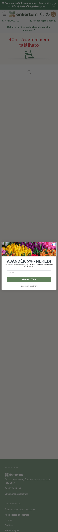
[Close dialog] (54, 244)
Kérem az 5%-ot (29, 279)
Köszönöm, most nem (29, 286)
